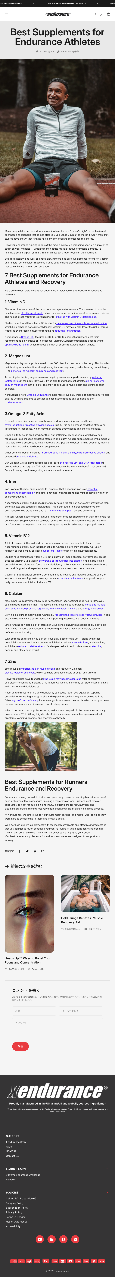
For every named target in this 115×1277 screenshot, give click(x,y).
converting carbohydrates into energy (60, 560)
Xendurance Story (16, 1141)
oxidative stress (14, 402)
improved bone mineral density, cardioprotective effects (73, 452)
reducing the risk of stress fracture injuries (78, 614)
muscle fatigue (79, 642)
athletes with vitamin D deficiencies (76, 316)
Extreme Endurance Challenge (23, 1174)
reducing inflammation (68, 330)
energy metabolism (93, 608)
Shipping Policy (15, 1203)
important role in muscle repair (37, 668)
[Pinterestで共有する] (35, 851)
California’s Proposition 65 (21, 1198)
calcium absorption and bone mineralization (82, 323)
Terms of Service (16, 1216)
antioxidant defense (27, 456)
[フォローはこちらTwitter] (75, 1239)
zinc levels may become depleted (62, 678)
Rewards (11, 1179)
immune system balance (63, 608)
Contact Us (12, 1155)
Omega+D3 (27, 336)
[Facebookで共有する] (19, 851)
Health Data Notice (16, 1221)
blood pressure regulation (33, 608)
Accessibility (13, 1226)
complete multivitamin (70, 578)
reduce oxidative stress (31, 646)
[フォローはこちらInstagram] (51, 1239)
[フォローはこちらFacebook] (63, 1239)
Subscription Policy (17, 1207)
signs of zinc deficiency (25, 700)
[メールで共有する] (43, 851)
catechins (95, 646)
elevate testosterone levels (20, 672)
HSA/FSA (11, 1151)
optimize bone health (17, 344)
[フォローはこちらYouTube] (40, 1239)
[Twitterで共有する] (27, 851)
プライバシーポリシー (80, 996)
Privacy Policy (14, 1212)
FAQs (9, 1146)
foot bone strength (32, 313)
